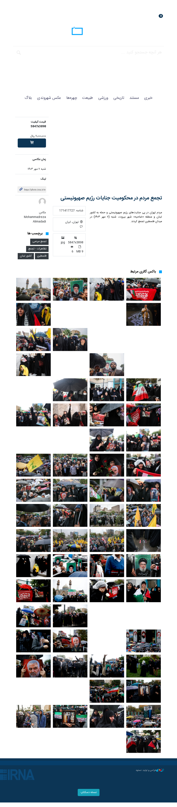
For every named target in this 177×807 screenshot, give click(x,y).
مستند (134, 98)
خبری (148, 98)
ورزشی (103, 98)
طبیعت (87, 98)
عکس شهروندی (49, 98)
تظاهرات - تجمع (37, 249)
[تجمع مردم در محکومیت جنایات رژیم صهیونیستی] (107, 152)
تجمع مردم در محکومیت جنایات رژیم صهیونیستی (111, 198)
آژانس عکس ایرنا (88, 31)
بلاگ (28, 98)
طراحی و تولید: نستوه (146, 770)
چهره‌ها (71, 98)
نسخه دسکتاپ (89, 792)
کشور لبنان (26, 256)
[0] (32, 143)
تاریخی (118, 98)
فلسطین (41, 256)
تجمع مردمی (39, 241)
